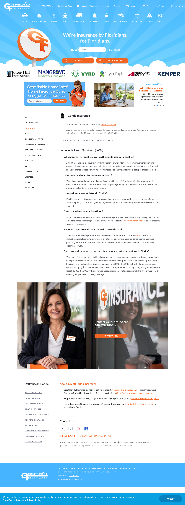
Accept (171, 499)
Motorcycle (120, 21)
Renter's (94, 21)
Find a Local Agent (109, 442)
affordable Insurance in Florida (139, 404)
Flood (149, 21)
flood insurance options (135, 220)
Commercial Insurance (37, 415)
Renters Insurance (34, 420)
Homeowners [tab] (31, 123)
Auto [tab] (27, 117)
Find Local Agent (110, 60)
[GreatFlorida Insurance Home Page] (17, 6)
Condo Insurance (108, 124)
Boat (65, 21)
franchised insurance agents (124, 389)
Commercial (79, 21)
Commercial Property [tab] (36, 144)
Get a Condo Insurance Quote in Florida (86, 140)
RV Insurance (32, 425)
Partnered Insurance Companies (134, 442)
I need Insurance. (95, 49)
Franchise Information (72, 446)
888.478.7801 (48, 6)
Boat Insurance (33, 409)
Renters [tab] (29, 161)
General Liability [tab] (34, 150)
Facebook (63, 429)
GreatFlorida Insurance (95, 435)
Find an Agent (67, 6)
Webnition (74, 476)
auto (139, 235)
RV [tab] (26, 166)
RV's (107, 21)
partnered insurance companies (144, 398)
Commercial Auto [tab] (34, 139)
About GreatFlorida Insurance (78, 383)
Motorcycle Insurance (37, 431)
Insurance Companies (90, 6)
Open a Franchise (114, 6)
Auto (24, 21)
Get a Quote (74, 60)
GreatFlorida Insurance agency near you (134, 393)
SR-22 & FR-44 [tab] (31, 188)
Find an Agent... (111, 336)
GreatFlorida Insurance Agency (77, 468)
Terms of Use (126, 446)
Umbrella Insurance (35, 436)
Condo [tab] (31, 128)
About (164, 6)
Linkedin (71, 429)
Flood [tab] (28, 182)
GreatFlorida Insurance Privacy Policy (22, 500)
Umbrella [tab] (30, 177)
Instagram (78, 429)
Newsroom (134, 6)
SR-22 (160, 21)
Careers (150, 6)
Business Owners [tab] (33, 155)
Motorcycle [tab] (31, 172)
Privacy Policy (112, 446)
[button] (154, 105)
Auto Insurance (33, 393)
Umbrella (137, 21)
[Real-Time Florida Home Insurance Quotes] (54, 93)
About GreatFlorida (89, 442)
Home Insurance (33, 398)
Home (62, 442)
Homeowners (39, 21)
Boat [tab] (27, 134)
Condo (54, 21)
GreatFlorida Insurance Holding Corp (81, 472)
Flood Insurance (33, 442)
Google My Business (86, 429)
